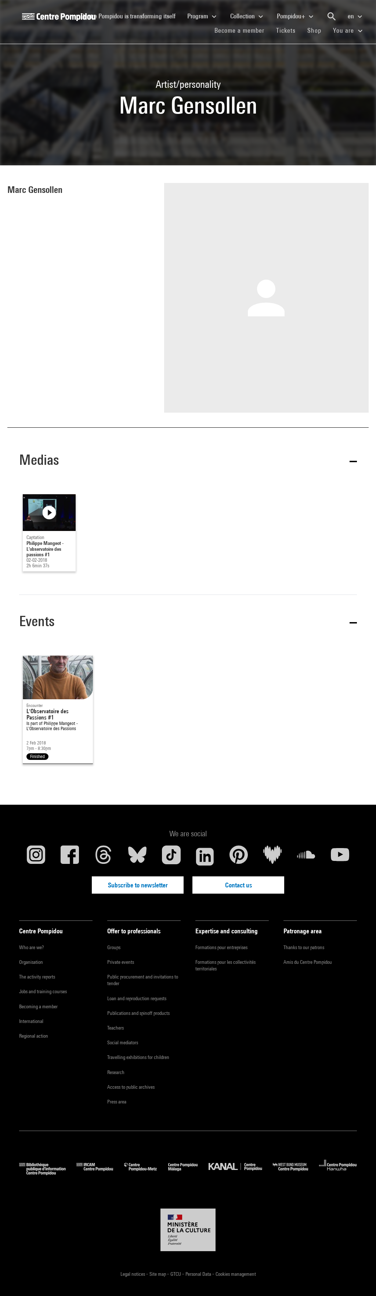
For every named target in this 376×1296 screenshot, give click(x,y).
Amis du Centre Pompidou (307, 962)
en (351, 16)
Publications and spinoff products (138, 1013)
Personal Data (198, 1274)
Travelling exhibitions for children (138, 1057)
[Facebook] (70, 857)
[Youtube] (340, 857)
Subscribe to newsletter (138, 885)
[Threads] (103, 857)
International (31, 1021)
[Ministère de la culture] (188, 1230)
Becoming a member (38, 1006)
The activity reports (37, 977)
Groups (113, 947)
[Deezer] (272, 857)
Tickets (286, 30)
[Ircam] (100, 1173)
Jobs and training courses (43, 991)
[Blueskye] (137, 857)
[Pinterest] (239, 857)
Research (115, 1072)
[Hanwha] (338, 1173)
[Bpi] (47, 1173)
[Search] (331, 16)
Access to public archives (131, 1087)
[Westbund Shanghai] (296, 1173)
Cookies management (236, 1274)
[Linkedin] (205, 857)
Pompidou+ (292, 16)
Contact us (238, 885)
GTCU (176, 1274)
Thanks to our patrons (303, 947)
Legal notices (133, 1274)
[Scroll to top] (359, 1279)
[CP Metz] (146, 1173)
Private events (120, 962)
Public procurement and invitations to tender (142, 980)
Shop (317, 30)
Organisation (31, 962)
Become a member (242, 30)
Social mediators (122, 1042)
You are (344, 30)
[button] (188, 461)
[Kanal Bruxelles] (241, 1173)
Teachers (115, 1028)
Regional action (33, 1036)
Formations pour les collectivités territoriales (225, 965)
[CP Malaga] (188, 1173)
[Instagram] (36, 857)
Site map (158, 1274)
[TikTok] (171, 857)
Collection (243, 16)
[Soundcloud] (306, 857)
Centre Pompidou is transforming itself (131, 16)
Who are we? (31, 947)
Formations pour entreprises (221, 947)
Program (198, 16)
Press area (116, 1102)
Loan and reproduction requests (136, 998)
